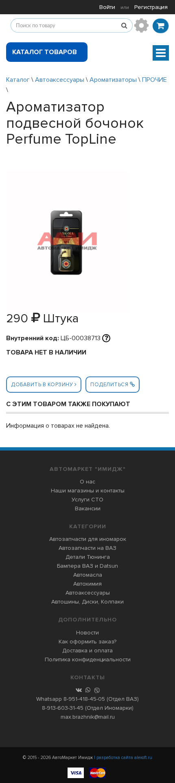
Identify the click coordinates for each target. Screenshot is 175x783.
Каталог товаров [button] (44, 52)
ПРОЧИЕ (154, 80)
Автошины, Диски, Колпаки (87, 601)
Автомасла (87, 574)
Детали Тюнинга (88, 556)
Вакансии (88, 508)
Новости (87, 632)
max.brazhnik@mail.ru (88, 716)
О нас (87, 481)
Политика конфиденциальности (88, 659)
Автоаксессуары (59, 80)
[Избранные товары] (141, 25)
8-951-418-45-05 (84, 699)
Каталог (18, 80)
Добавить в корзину (42, 384)
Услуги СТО (87, 499)
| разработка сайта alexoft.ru (123, 757)
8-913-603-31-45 (62, 707)
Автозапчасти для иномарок (87, 539)
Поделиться (110, 384)
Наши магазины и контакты (88, 490)
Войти (107, 7)
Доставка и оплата (87, 650)
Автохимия (87, 583)
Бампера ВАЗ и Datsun (87, 565)
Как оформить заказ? (87, 641)
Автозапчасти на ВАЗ (87, 548)
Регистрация (151, 7)
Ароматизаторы (113, 80)
